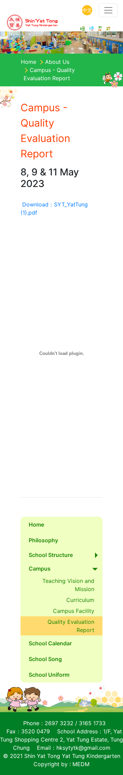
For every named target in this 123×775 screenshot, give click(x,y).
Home (28, 61)
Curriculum (80, 600)
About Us (57, 61)
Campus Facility (73, 610)
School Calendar (50, 643)
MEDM (81, 764)
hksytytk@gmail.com (83, 747)
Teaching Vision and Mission (69, 584)
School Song (45, 659)
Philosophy (43, 540)
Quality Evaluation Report (71, 625)
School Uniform (49, 674)
